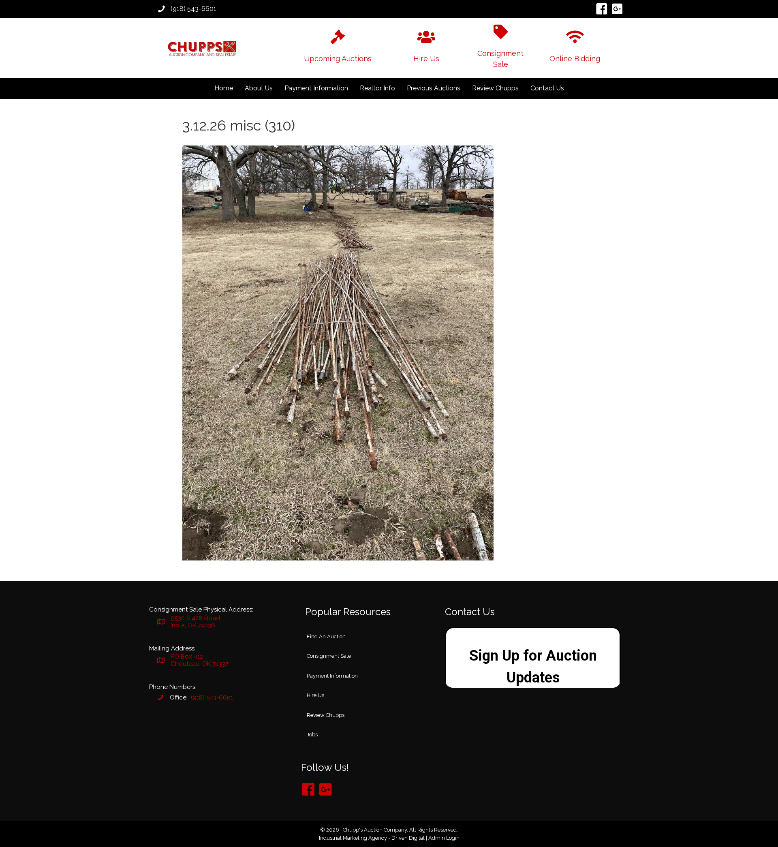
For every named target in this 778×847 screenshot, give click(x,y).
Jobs (312, 735)
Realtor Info (377, 88)
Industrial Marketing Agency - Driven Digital (372, 838)
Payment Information (316, 88)
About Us (259, 88)
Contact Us (547, 88)
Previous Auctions (433, 88)
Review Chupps (495, 88)
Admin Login (444, 838)
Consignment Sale (329, 656)
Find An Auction (326, 636)
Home (223, 88)
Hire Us (315, 695)
